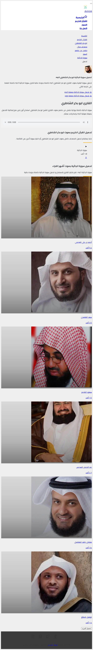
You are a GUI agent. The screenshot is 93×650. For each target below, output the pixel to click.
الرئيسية (84, 36)
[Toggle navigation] (91, 3)
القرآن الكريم (82, 39)
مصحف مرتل (82, 47)
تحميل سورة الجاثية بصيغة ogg (77, 96)
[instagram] (91, 11)
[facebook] (85, 11)
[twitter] (87, 11)
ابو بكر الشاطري (81, 43)
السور (85, 54)
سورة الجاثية (82, 58)
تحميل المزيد (86, 628)
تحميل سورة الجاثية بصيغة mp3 (77, 92)
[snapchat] (89, 11)
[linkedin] (40, 636)
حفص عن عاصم (81, 50)
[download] (86, 157)
